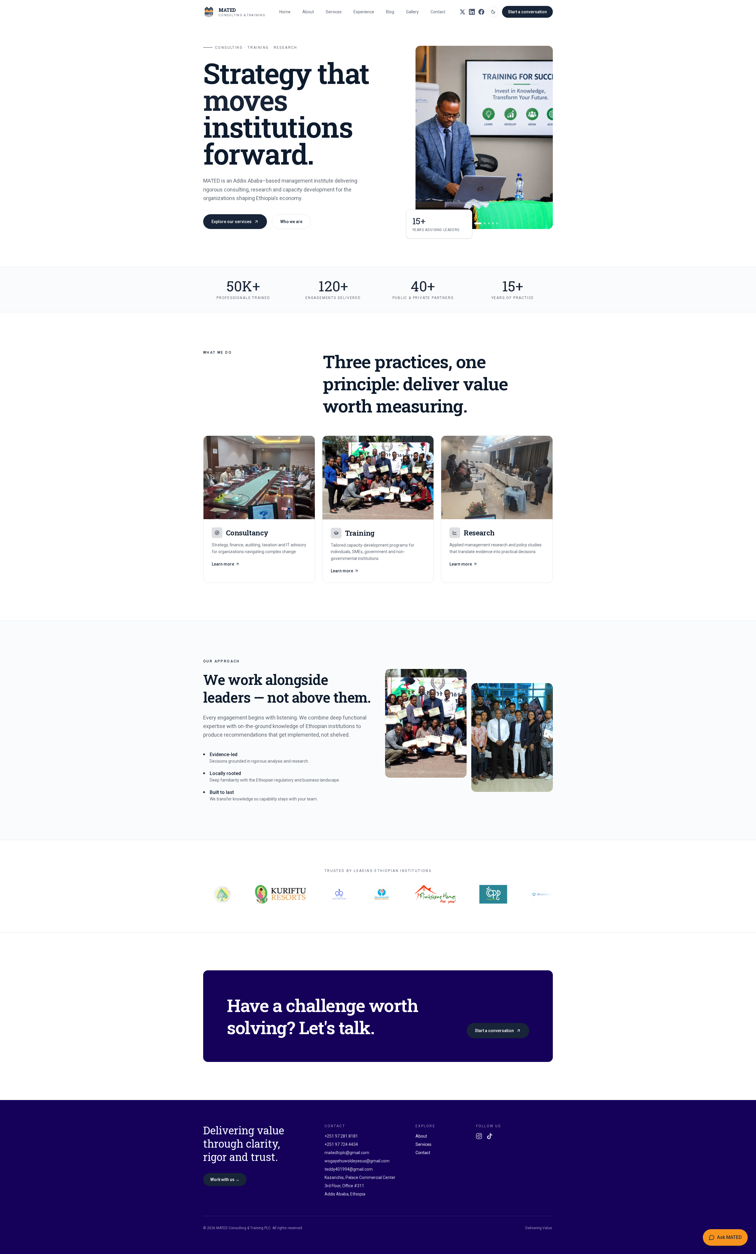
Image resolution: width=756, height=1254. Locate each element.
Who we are (291, 221)
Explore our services (231, 221)
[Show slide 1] (471, 223)
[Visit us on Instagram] (479, 1136)
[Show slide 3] (481, 223)
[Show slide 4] (489, 223)
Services (334, 11)
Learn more (223, 564)
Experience (363, 11)
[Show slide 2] (475, 223)
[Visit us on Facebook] (481, 12)
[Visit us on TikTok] (490, 1136)
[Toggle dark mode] (493, 12)
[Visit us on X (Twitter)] (462, 12)
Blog (390, 11)
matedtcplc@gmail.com (347, 1152)
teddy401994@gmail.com (349, 1169)
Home (285, 11)
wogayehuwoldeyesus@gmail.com (357, 1161)
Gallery (412, 11)
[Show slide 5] (493, 223)
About (308, 11)
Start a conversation (527, 11)
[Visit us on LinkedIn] (472, 12)
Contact (438, 11)
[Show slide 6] (497, 223)
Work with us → (224, 1179)
